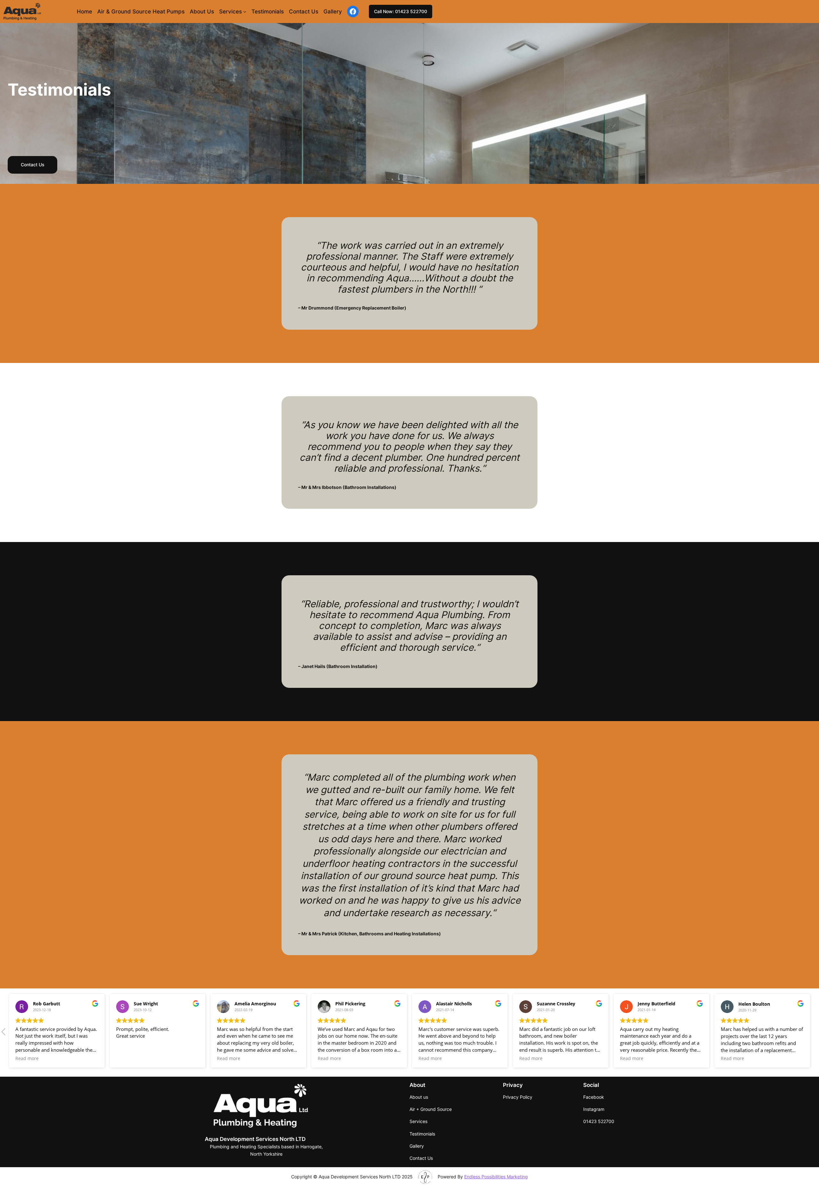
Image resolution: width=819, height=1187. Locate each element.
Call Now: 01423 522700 (400, 11)
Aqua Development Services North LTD (255, 1139)
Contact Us (32, 164)
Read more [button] (27, 1058)
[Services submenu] (244, 11)
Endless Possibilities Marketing (496, 1176)
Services (230, 11)
